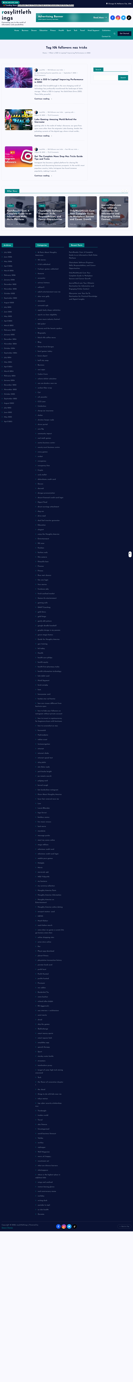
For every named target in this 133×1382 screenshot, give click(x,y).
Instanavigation (44, 741)
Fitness (53, 28)
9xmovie (41, 271)
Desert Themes (7, 1225)
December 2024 (10, 337)
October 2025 (9, 291)
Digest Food (42, 499)
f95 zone (41, 541)
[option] (19, 209)
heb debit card (43, 673)
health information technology (49, 669)
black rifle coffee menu (47, 335)
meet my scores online (46, 837)
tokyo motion (43, 1096)
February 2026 (9, 273)
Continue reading (42, 96)
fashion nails (43, 550)
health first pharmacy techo (48, 664)
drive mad (42, 513)
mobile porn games (45, 856)
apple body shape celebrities (49, 307)
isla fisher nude (44, 764)
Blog (39, 339)
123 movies (42, 257)
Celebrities (106, 28)
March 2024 (9, 369)
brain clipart (42, 353)
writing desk (42, 1198)
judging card (43, 778)
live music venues (44, 819)
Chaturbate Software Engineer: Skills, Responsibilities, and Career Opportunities (82, 263)
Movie (40, 865)
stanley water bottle (46, 1054)
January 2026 (9, 277)
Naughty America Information (49, 892)
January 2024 (9, 378)
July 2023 (7, 405)
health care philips (45, 655)
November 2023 (10, 387)
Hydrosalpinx (43, 732)
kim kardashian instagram (48, 787)
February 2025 (9, 327)
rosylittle (42, 67)
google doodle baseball (47, 623)
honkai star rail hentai (46, 696)
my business (42, 879)
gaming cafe (69, 109)
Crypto (40, 467)
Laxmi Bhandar (44, 805)
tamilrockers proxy (45, 1063)
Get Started (124, 31)
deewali (41, 486)
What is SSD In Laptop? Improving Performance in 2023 (69, 50)
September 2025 (10, 295)
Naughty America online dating (50, 904)
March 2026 (9, 268)
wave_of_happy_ (44, 1154)
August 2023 (9, 401)
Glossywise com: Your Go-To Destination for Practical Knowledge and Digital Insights (83, 294)
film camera (42, 554)
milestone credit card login (48, 851)
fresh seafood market (46, 591)
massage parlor (44, 833)
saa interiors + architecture (48, 1008)
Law (39, 801)
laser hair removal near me (48, 796)
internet (41, 746)
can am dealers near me (47, 381)
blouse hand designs (46, 344)
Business (25, 28)
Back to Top (125, 1223)
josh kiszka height (45, 769)
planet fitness (43, 953)
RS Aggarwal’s (43, 1003)
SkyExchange (43, 1026)
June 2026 (8, 254)
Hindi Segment (93, 28)
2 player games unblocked (48, 266)
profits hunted (43, 976)
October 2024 (9, 346)
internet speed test (45, 755)
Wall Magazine (44, 1149)
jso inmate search (44, 773)
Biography (42, 330)
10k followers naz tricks (55, 67)
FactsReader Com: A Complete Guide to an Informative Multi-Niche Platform (83, 252)
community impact (45, 431)
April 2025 (8, 318)
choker (40, 413)
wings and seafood (45, 1180)
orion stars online (44, 939)
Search (98, 67)
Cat (39, 390)
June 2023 (8, 410)
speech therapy (44, 1044)
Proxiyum (41, 980)
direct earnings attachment (48, 504)
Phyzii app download (46, 948)
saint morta (42, 1012)
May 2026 (8, 259)
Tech (75, 28)
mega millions (43, 842)
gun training (42, 641)
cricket (40, 454)
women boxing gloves (46, 1184)
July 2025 (7, 305)
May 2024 (8, 359)
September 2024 (10, 350)
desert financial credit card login (50, 495)
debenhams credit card (47, 477)
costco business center (46, 440)
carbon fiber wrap (45, 385)
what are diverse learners (48, 1163)
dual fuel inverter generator (49, 518)
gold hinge (42, 614)
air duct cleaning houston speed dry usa (47, 70)
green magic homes (45, 632)
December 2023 (10, 382)
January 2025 (9, 332)
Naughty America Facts (47, 888)
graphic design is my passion (49, 627)
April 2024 (8, 364)
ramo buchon (43, 994)
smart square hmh (45, 1035)
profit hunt (42, 967)
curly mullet (42, 472)
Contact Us (106, 34)
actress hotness (44, 280)
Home (16, 28)
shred (40, 1017)
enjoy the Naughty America (48, 531)
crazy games (43, 449)
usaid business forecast (47, 1131)
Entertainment (43, 536)
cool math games (44, 435)
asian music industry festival (49, 317)
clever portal (43, 422)
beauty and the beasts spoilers (50, 326)
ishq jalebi (42, 760)
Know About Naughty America (50, 792)
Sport (69, 28)
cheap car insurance (45, 408)
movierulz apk (43, 869)
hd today (41, 646)
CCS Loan (42, 399)
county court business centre (49, 445)
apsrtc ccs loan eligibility (47, 312)
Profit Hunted (43, 971)
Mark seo (10, 221)
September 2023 (10, 396)
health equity (43, 660)
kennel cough (43, 783)
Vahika (40, 1135)
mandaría (41, 828)
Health (61, 28)
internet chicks (43, 751)
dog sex (41, 509)
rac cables (42, 985)
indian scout (42, 737)
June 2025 (8, 309)
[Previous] (122, 188)
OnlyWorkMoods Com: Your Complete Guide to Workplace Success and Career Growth (81, 273)
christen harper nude (46, 417)
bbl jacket (42, 321)
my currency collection (46, 883)
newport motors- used (46, 909)
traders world (43, 1113)
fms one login (43, 577)
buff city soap (43, 358)
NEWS (40, 913)
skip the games (44, 1022)
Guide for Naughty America (49, 637)
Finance (41, 563)
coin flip (41, 426)
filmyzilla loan (43, 559)
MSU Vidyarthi (43, 874)
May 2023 (8, 414)
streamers (41, 1058)
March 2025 (8, 323)
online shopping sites (46, 935)
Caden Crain (43, 371)
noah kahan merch (45, 923)
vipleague (41, 1145)
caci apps (41, 367)
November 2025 (10, 286)
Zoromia (41, 1212)
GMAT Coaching (44, 605)
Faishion (41, 545)
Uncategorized (43, 1126)
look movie (42, 824)
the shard (41, 1087)
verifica (40, 1140)
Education (43, 28)
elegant (41, 527)
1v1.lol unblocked (44, 262)
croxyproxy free (44, 463)
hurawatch (42, 728)
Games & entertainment (47, 595)
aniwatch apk (43, 303)
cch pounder (42, 394)
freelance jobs (43, 586)
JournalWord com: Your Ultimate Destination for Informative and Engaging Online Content (81, 283)
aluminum (41, 298)
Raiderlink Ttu (43, 990)
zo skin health (43, 1207)
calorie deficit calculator (47, 376)
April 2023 (8, 419)
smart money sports (45, 1031)
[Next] (126, 188)
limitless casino (43, 815)
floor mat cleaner (44, 573)
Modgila (41, 860)
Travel (82, 28)
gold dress (42, 609)
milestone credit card (46, 847)
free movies (42, 582)
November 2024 (10, 341)
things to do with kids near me (50, 1091)
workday (41, 1193)
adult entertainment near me (49, 289)
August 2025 (9, 300)
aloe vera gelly (43, 294)
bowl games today (45, 349)
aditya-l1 (41, 285)
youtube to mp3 (44, 1202)
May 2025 (8, 314)
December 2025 (10, 282)
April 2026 (8, 263)
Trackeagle (42, 1108)
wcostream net (43, 1158)
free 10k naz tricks (71, 146)
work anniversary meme (47, 1189)
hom (39, 687)
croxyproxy (42, 458)
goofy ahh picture (45, 618)
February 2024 (9, 373)
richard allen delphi (45, 999)
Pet (39, 944)
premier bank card (45, 962)
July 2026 (7, 250)
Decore (34, 28)
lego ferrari (42, 810)
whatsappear (43, 1167)
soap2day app (43, 1040)
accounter (41, 275)
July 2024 (7, 355)
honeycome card (44, 692)
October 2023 (9, 391)
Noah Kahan (43, 918)
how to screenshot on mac (48, 723)
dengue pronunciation (46, 490)
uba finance (42, 1122)
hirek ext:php (43, 682)
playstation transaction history (50, 958)
